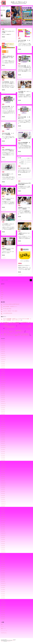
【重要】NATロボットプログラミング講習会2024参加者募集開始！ (16, 334)
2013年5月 (3, 595)
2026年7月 (3, 342)
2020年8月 (3, 472)
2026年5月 (3, 347)
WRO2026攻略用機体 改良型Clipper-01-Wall (24, 143)
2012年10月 (3, 606)
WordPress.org (3, 632)
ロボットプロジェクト (19, 2)
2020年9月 (3, 470)
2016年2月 (3, 549)
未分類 (2, 292)
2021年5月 (3, 457)
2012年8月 (3, 610)
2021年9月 (3, 449)
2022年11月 (3, 428)
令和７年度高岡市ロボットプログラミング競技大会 (8, 150)
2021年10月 (3, 447)
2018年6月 (3, 508)
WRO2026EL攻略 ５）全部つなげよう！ (24, 41)
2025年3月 (3, 374)
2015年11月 (3, 554)
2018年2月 (3, 514)
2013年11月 (3, 583)
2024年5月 (3, 393)
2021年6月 (3, 455)
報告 (24, 20)
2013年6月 (3, 593)
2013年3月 (3, 597)
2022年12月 (3, 426)
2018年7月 (3, 505)
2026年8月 (3, 340)
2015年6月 (3, 558)
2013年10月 (3, 585)
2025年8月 (3, 363)
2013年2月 (3, 600)
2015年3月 (3, 562)
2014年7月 (3, 570)
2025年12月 (3, 355)
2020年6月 (3, 476)
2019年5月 (3, 493)
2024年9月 (3, 384)
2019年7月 (3, 489)
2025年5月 (3, 370)
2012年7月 (3, 612)
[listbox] (16, 15)
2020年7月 (3, 474)
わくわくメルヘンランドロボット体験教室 (8, 199)
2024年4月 (3, 395)
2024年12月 (3, 380)
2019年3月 (3, 495)
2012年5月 (3, 614)
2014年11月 (3, 568)
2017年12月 (3, 518)
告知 (2, 20)
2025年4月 (3, 372)
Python (20, 263)
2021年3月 (3, 459)
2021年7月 (3, 453)
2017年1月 (3, 531)
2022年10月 (3, 430)
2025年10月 (3, 359)
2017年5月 (3, 526)
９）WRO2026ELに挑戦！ (24, 168)
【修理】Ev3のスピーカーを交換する (24, 233)
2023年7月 (3, 411)
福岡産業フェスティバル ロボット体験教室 (8, 249)
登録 (2, 624)
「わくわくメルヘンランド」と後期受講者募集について (14, 330)
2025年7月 (3, 365)
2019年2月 (3, 497)
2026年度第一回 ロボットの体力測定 (24, 92)
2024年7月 (3, 388)
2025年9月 (3, 361)
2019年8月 (3, 487)
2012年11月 (3, 604)
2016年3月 (3, 547)
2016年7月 (3, 541)
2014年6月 (3, 572)
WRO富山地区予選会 (5, 22)
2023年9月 (3, 407)
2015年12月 (3, 551)
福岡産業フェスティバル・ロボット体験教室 (24, 208)
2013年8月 (3, 589)
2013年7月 (3, 591)
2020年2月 (3, 478)
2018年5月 (3, 510)
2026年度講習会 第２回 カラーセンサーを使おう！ (8, 82)
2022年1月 (3, 443)
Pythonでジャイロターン (24, 265)
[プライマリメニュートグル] (1, 2)
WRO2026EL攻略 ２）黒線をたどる (24, 117)
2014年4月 (3, 577)
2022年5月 (3, 439)
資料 (19, 38)
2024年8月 (3, 386)
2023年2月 (3, 422)
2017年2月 (3, 528)
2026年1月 (3, 353)
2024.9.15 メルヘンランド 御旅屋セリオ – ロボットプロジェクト (16, 335)
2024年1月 (3, 401)
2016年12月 (3, 533)
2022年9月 (3, 432)
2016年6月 (3, 543)
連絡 (2, 298)
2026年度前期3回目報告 (27, 22)
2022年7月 (3, 434)
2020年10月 (3, 468)
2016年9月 (3, 537)
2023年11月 (3, 403)
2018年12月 (3, 501)
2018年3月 (3, 512)
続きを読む (3, 36)
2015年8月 (3, 556)
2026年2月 (3, 351)
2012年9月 (3, 608)
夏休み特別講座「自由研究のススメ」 (10, 306)
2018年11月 (3, 503)
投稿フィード (3, 628)
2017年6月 (3, 524)
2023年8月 (3, 409)
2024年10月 (3, 382)
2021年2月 (3, 462)
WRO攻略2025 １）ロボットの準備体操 (11, 322)
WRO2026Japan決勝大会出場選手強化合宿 (11, 304)
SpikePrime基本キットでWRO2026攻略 (7, 174)
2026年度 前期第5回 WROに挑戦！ (16, 22)
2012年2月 (3, 618)
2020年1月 (3, 480)
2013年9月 (3, 587)
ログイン (2, 626)
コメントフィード (4, 630)
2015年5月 (3, 560)
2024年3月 (3, 397)
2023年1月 (3, 424)
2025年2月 (3, 376)
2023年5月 (3, 416)
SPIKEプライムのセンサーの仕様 (8, 32)
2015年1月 (3, 566)
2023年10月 (3, 405)
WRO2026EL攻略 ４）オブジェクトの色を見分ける (24, 66)
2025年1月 (3, 378)
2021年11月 (3, 445)
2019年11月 (3, 485)
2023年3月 (3, 420)
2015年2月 (3, 564)
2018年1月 (3, 516)
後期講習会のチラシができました (9, 325)
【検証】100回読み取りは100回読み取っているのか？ (8, 57)
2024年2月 (3, 399)
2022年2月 (3, 441)
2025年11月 (3, 357)
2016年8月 (3, 539)
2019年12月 (3, 482)
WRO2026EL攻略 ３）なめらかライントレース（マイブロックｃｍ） (8, 108)
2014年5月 (3, 574)
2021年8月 (3, 451)
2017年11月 (3, 520)
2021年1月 (3, 464)
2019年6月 (3, 491)
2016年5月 (3, 545)
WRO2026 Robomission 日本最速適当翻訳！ (24, 183)
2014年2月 (3, 581)
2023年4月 (3, 418)
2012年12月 (3, 602)
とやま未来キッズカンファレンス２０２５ (8, 224)
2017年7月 (3, 522)
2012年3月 (3, 616)
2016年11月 (3, 535)
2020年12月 (3, 466)
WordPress (8, 641)
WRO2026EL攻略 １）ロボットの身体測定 (8, 134)
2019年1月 (3, 499)
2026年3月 (3, 349)
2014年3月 (3, 579)
